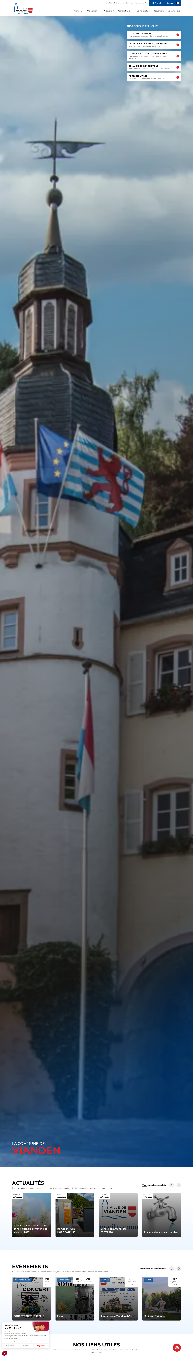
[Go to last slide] (171, 1185)
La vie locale (142, 11)
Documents (158, 11)
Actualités (108, 3)
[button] (158, 3)
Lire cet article (31, 1215)
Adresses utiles (148, 77)
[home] (18, 11)
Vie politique (93, 11)
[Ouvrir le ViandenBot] (177, 1348)
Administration (124, 11)
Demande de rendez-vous (149, 67)
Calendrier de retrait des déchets (149, 45)
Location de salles (149, 34)
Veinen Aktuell (174, 11)
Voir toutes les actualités (154, 1185)
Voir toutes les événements (153, 1269)
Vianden (78, 11)
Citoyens (108, 11)
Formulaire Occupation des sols (148, 56)
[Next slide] (178, 1185)
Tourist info (139, 3)
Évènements (119, 3)
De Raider (129, 3)
